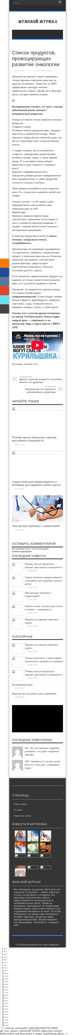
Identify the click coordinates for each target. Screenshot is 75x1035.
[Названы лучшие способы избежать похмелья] (20, 836)
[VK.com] (4, 281)
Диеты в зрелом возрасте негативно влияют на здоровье (40, 380)
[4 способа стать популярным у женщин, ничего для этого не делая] (45, 859)
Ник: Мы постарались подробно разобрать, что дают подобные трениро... (42, 751)
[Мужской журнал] (37, 20)
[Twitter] (4, 299)
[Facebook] (4, 272)
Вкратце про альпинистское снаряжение (34, 693)
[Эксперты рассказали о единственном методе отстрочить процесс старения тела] (45, 871)
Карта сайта (20, 804)
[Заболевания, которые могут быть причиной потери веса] (20, 871)
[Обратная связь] (4, 308)
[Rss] (37, 8)
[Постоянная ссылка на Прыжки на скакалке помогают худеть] (17, 628)
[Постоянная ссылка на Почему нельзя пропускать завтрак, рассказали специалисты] (37, 409)
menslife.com (31, 364)
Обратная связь (22, 815)
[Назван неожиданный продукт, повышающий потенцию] (32, 847)
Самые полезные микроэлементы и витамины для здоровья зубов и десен (36, 483)
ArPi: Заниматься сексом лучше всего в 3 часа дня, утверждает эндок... (42, 764)
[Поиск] (60, 2)
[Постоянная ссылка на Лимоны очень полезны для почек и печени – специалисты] (17, 614)
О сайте (18, 810)
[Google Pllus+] (4, 290)
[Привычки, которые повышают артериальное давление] (45, 836)
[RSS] (4, 263)
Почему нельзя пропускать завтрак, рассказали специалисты (34, 439)
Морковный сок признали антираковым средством (40, 389)
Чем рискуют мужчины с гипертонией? (36, 525)
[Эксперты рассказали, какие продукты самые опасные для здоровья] (45, 847)
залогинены (37, 548)
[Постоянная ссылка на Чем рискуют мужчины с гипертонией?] (37, 521)
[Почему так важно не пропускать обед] (20, 859)
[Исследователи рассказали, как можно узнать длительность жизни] (32, 859)
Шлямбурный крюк (22, 684)
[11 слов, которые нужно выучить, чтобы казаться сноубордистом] (32, 836)
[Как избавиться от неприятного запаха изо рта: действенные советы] (32, 871)
